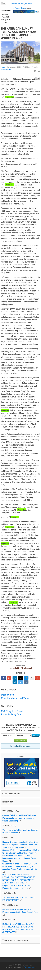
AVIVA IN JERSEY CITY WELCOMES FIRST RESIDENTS (18, 899)
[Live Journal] (20, 678)
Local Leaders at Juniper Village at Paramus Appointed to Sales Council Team (20, 910)
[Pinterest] (37, 678)
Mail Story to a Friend (12, 711)
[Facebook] (3, 678)
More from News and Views (15, 698)
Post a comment (21, 740)
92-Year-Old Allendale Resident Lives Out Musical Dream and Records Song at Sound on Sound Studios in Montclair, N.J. (20, 866)
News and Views (6, 69)
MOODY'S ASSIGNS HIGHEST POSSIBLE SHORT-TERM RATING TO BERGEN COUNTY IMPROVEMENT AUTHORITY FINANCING (18, 878)
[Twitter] (20, 682)
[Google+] (9, 678)
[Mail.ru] (26, 678)
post (3, 67)
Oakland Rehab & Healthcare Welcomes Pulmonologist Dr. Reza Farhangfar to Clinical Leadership (19, 818)
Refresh (35, 735)
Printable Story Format (12, 714)
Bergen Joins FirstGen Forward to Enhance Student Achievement (16, 887)
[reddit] (15, 682)
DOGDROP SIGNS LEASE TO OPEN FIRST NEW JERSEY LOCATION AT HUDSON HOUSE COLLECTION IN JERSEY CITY (18, 928)
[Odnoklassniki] (32, 678)
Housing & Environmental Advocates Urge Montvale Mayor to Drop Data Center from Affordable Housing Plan (20, 844)
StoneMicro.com (30, 967)
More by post (7, 694)
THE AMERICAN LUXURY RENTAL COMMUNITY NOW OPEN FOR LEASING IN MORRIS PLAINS (19, 33)
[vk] (26, 682)
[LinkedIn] (15, 678)
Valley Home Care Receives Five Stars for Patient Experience (20, 831)
